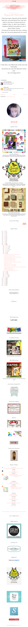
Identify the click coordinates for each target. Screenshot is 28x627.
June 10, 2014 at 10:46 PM (8, 84)
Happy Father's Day (7, 263)
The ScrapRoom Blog (14, 474)
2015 (4, 243)
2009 (4, 282)
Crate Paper (13, 498)
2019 (4, 239)
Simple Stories (13, 505)
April (5, 273)
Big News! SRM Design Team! (9, 258)
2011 (4, 280)
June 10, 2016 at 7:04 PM (8, 90)
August (5, 250)
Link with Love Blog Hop (14, 154)
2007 (4, 285)
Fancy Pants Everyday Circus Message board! (12, 257)
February (6, 275)
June (5, 253)
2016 (4, 242)
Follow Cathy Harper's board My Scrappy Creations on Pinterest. (14, 511)
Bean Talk (13, 501)
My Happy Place (13, 486)
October (6, 248)
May (5, 271)
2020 (4, 238)
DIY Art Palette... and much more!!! (13, 483)
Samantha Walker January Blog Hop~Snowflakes (14, 182)
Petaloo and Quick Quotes (9, 269)
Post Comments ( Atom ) (10, 96)
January (5, 276)
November (6, 247)
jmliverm (5, 87)
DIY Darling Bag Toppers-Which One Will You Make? (13, 468)
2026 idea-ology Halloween (14, 472)
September (6, 249)
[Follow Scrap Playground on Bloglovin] (14, 560)
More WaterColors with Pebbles (10, 265)
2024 (4, 233)
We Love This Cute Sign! (13, 495)
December (6, 245)
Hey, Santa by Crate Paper (13, 499)
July (5, 252)
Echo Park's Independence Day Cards (11, 270)
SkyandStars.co (18, 625)
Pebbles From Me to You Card (9, 260)
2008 (4, 284)
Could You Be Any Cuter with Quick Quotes (12, 254)
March (5, 274)
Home (14, 94)
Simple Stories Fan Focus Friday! (10, 264)
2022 (4, 236)
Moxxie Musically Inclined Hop (14, 212)
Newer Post (3, 94)
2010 (4, 281)
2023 (4, 234)
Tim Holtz (13, 470)
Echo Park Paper (14, 494)
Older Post (25, 94)
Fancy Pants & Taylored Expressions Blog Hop (12, 261)
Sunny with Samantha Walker (9, 255)
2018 (4, 241)
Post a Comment (5, 92)
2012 (4, 279)
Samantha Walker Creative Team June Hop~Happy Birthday (15, 266)
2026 (4, 231)
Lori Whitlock (13, 467)
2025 (4, 232)
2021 (4, 237)
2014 (4, 244)
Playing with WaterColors (8, 268)
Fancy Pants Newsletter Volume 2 (10, 259)
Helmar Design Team (13, 482)
